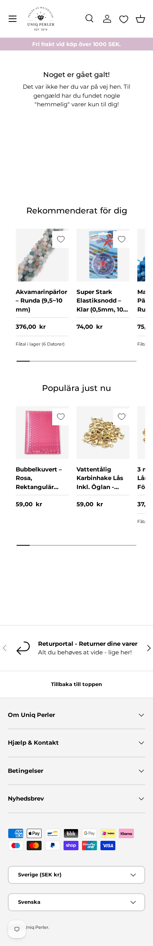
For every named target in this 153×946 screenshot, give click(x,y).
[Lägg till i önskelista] (60, 239)
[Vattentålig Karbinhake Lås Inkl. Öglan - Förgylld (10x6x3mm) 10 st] (102, 432)
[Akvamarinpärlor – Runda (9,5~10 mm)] (42, 255)
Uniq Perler (36, 927)
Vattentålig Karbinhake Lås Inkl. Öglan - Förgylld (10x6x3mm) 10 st (102, 487)
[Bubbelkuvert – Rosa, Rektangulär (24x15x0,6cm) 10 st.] (42, 432)
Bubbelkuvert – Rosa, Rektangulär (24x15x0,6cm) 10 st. (41, 487)
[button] (140, 18)
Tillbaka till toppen (76, 684)
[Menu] (12, 18)
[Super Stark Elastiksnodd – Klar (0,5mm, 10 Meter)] (102, 255)
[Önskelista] (124, 19)
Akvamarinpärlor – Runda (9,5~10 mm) (41, 300)
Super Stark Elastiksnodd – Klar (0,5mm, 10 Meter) (99, 305)
